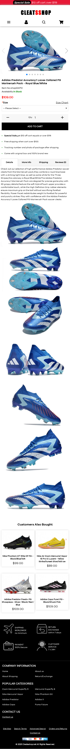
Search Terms (20, 729)
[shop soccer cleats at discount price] (35, 12)
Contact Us (35, 733)
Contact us (7, 717)
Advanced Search (38, 729)
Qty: (30, 117)
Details (9, 162)
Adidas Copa (8, 704)
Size (5, 102)
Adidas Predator (10, 699)
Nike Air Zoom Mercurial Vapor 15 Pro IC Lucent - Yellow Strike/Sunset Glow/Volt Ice (52, 558)
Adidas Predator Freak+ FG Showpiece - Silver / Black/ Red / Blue (18, 602)
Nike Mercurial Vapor (12, 694)
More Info (26, 162)
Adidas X (39, 699)
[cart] (61, 22)
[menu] (9, 22)
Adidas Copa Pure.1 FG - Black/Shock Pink (52, 600)
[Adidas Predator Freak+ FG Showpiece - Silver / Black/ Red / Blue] (18, 585)
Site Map (7, 729)
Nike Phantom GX (44, 694)
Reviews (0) (60, 162)
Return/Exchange (43, 676)
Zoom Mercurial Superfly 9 (15, 689)
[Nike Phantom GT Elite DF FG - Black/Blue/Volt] (18, 542)
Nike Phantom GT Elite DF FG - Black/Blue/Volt (18, 557)
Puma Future (41, 704)
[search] (43, 22)
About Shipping (10, 676)
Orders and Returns (58, 729)
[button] (66, 50)
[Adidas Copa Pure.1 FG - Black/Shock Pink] (52, 585)
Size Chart (62, 102)
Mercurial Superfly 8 (45, 689)
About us (39, 671)
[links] (26, 22)
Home (5, 671)
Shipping (43, 162)
